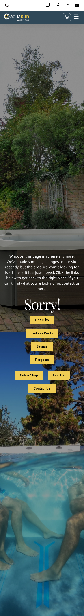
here (41, 288)
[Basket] (67, 17)
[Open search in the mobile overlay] (7, 5)
